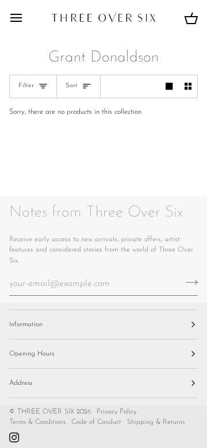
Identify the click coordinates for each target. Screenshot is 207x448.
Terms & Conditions (37, 422)
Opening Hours (31, 353)
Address (20, 383)
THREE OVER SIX (45, 411)
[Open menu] (26, 18)
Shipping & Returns (156, 422)
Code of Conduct (96, 422)
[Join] (188, 282)
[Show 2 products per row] (188, 86)
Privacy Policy (116, 411)
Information (26, 324)
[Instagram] (14, 437)
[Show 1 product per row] (169, 86)
